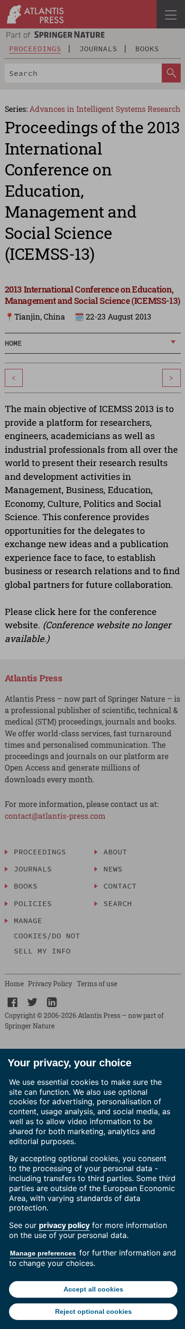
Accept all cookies (93, 1289)
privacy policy (64, 1225)
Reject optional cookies (93, 1311)
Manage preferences (43, 1253)
